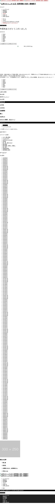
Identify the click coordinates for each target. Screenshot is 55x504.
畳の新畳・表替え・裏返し (9, 145)
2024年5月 (5, 188)
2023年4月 (5, 202)
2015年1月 (5, 327)
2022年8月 (5, 214)
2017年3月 (5, 291)
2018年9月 (5, 266)
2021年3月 (5, 225)
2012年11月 (5, 364)
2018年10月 (5, 264)
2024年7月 (5, 186)
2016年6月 (5, 304)
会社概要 (5, 12)
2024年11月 (5, 181)
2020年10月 (5, 232)
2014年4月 (5, 340)
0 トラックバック (7, 126)
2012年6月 (5, 371)
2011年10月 (5, 382)
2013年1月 (5, 361)
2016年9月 (5, 299)
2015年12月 (5, 312)
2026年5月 (5, 162)
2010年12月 (5, 396)
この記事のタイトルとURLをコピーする (8, 43)
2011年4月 (5, 391)
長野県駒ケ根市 (6, 149)
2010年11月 (5, 398)
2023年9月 (5, 198)
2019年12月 (5, 245)
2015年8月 (5, 318)
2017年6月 (5, 287)
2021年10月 (5, 222)
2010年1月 (5, 412)
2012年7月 (5, 370)
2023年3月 (5, 204)
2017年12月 (5, 278)
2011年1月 (5, 395)
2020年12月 (5, 229)
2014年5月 (5, 339)
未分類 (4, 141)
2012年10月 (5, 365)
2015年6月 (5, 320)
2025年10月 (5, 169)
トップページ (6, 9)
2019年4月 (5, 256)
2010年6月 (5, 405)
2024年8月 (5, 184)
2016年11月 (5, 297)
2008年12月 (5, 428)
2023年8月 (5, 200)
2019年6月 (5, 253)
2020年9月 (5, 233)
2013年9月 (5, 350)
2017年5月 (5, 288)
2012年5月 (5, 372)
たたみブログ (3, 25)
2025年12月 (5, 166)
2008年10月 (5, 431)
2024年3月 (5, 191)
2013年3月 (5, 358)
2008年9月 (5, 433)
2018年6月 (5, 270)
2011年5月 (5, 389)
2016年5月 (5, 305)
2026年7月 (5, 159)
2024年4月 (5, 190)
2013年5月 (5, 355)
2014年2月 (5, 343)
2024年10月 (5, 183)
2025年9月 (5, 170)
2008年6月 (5, 435)
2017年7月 (5, 285)
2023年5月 (5, 201)
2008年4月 (5, 438)
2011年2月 (5, 393)
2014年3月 (5, 341)
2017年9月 (5, 282)
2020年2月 (5, 242)
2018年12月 (5, 261)
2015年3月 (5, 325)
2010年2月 (5, 410)
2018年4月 (5, 273)
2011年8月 (5, 385)
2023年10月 (5, 197)
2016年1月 (5, 311)
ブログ (4, 13)
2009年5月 (5, 423)
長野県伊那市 (6, 148)
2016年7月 (5, 302)
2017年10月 (5, 281)
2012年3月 (5, 375)
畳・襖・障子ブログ (7, 142)
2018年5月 (5, 271)
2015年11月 (5, 313)
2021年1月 (5, 228)
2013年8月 (5, 351)
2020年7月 (5, 236)
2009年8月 (5, 419)
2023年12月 (5, 194)
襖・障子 (5, 147)
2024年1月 (5, 193)
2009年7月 (5, 420)
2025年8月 (5, 172)
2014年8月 (5, 334)
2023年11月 (5, 195)
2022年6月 (5, 217)
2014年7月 (5, 336)
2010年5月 (5, 406)
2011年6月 (5, 388)
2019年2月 (5, 259)
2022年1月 (5, 221)
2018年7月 (5, 268)
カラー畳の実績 (6, 137)
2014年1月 (5, 344)
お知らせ (5, 15)
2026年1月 (5, 165)
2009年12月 (5, 413)
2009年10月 (5, 416)
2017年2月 (5, 292)
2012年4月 (5, 374)
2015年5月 (5, 322)
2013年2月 (5, 360)
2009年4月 (5, 424)
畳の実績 (5, 144)
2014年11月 (5, 330)
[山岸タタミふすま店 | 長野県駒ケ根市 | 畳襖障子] (24, 0)
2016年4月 (5, 306)
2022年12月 (5, 208)
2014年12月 (5, 329)
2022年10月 (5, 211)
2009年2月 (5, 426)
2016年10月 (5, 298)
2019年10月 (5, 247)
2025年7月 (5, 173)
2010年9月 (5, 400)
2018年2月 (5, 275)
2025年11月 (5, 167)
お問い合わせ (6, 16)
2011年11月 (5, 381)
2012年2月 (5, 377)
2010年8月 (5, 402)
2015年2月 (5, 326)
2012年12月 (5, 362)
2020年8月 (5, 235)
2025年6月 (5, 174)
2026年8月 (5, 158)
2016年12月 (5, 295)
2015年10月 (5, 315)
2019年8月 (5, 250)
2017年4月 (5, 290)
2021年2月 (5, 226)
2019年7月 (5, 252)
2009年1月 (5, 427)
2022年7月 (5, 215)
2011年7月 (5, 386)
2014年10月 (5, 332)
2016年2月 (5, 309)
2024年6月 (5, 187)
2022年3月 (5, 218)
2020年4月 (5, 239)
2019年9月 (5, 249)
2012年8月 (5, 368)
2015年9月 (5, 316)
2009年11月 (5, 414)
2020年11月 (5, 231)
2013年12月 (5, 346)
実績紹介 (5, 10)
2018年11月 (5, 263)
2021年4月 (5, 224)
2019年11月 (5, 246)
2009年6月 (5, 421)
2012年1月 (5, 378)
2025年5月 (5, 176)
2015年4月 (5, 323)
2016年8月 (5, 301)
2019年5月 (5, 254)
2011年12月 (5, 379)
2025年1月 (5, 179)
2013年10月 (5, 348)
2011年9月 (5, 384)
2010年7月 (5, 403)
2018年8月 (5, 267)
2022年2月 (5, 219)
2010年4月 (5, 407)
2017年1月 (5, 294)
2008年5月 (5, 437)
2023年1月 (5, 207)
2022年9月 (5, 212)
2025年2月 (5, 177)
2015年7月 (5, 319)
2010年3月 (5, 409)
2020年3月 (5, 240)
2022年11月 (5, 209)
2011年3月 (5, 392)
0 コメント (5, 125)
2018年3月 (5, 274)
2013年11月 (5, 347)
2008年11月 (5, 430)
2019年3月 (5, 257)
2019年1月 (5, 260)
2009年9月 (5, 417)
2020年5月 (5, 238)
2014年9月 (5, 333)
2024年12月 (5, 180)
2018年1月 (5, 277)
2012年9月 (5, 367)
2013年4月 (5, 357)
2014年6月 (5, 337)
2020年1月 (5, 243)
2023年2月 (5, 205)
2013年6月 (5, 354)
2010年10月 (5, 399)
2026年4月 (5, 163)
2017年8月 (5, 284)
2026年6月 (5, 160)
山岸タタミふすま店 (7, 140)
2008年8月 (5, 434)
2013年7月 (5, 353)
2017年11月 (5, 280)
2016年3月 (5, 308)
